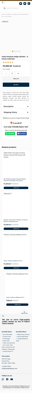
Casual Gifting (14, 14)
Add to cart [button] (16, 187)
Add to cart (16, 78)
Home (3, 14)
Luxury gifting (7, 14)
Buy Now (16, 84)
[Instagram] (3, 379)
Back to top (24, 313)
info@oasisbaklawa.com (9, 368)
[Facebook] (7, 379)
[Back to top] (24, 312)
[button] (29, 4)
